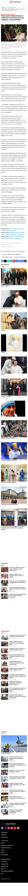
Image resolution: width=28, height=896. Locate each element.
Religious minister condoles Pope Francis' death (12, 373)
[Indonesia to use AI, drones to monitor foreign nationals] (4, 650)
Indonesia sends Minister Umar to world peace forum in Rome (14, 285)
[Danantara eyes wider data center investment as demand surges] (4, 792)
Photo (2, 852)
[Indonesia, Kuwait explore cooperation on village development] (4, 811)
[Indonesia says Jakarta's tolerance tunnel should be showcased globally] (14, 495)
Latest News (4, 563)
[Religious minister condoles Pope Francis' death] (14, 365)
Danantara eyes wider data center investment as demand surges (17, 791)
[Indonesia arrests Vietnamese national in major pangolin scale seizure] (4, 676)
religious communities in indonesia (11, 254)
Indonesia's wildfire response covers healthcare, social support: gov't (17, 569)
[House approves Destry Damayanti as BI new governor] (4, 798)
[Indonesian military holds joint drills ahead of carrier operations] (14, 743)
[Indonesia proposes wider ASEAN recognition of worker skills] (4, 785)
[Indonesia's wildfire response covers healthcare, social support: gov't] (4, 569)
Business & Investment (7, 845)
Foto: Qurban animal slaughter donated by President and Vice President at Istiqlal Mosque (13, 528)
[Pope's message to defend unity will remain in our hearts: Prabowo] (14, 298)
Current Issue (11, 7)
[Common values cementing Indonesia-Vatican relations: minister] (14, 387)
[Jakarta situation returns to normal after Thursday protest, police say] (4, 765)
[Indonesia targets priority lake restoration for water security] (4, 778)
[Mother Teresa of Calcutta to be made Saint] (13, 408)
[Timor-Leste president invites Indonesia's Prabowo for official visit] (4, 589)
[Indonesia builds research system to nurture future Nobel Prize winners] (4, 696)
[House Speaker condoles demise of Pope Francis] (14, 320)
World (2, 843)
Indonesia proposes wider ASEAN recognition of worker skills (17, 785)
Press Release (4, 854)
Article (2, 850)
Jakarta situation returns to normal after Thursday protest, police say (17, 765)
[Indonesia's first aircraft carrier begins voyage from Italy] (4, 670)
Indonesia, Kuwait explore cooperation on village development (16, 811)
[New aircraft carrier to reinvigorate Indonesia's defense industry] (4, 683)
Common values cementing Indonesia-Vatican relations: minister (13, 395)
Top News (4, 732)
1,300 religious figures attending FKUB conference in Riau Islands (11, 481)
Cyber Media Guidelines (7, 871)
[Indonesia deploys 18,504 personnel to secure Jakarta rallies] (4, 643)
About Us (3, 868)
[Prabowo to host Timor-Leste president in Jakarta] (4, 772)
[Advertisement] (14, 547)
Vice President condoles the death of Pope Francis (13, 351)
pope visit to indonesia (18, 251)
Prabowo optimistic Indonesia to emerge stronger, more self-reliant (17, 805)
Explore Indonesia (5, 847)
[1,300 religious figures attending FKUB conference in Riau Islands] (14, 473)
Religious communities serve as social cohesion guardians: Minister (11, 459)
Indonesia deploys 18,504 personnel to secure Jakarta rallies (16, 643)
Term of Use (4, 861)
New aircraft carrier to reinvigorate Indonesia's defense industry (15, 683)
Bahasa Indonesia (5, 859)
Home (5, 7)
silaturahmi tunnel (7, 257)
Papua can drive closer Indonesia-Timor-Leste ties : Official (16, 576)
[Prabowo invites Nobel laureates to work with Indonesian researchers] (4, 596)
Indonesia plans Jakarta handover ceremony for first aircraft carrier (16, 663)
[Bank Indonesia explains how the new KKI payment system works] (4, 656)
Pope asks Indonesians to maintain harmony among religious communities (13, 9)
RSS (2, 873)
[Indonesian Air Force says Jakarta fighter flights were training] (4, 758)
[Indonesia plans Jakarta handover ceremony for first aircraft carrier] (4, 663)
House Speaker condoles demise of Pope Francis (12, 329)
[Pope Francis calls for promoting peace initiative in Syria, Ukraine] (14, 428)
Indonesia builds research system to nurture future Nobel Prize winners (17, 696)
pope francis (7, 251)
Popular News (5, 631)
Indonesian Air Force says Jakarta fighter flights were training (16, 758)
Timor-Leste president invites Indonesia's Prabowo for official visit (17, 589)
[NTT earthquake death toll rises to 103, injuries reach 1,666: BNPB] (4, 690)
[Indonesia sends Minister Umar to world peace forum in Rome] (14, 276)
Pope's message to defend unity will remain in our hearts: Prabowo (13, 307)
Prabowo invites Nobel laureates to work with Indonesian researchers (17, 596)
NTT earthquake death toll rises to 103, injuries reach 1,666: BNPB (17, 690)
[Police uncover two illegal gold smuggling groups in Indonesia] (4, 583)
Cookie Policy (4, 866)
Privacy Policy (4, 864)
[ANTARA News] (15, 1)
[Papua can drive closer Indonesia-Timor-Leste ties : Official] (4, 576)
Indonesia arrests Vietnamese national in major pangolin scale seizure (17, 676)
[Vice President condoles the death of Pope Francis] (14, 342)
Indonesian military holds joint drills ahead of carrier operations (13, 752)
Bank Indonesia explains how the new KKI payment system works (16, 656)
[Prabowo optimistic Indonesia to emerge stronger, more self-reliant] (4, 805)
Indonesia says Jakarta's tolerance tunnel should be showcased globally (12, 503)
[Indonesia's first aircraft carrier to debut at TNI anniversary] (4, 637)
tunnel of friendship (19, 257)
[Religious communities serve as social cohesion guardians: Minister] (14, 450)
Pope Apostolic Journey (8, 14)
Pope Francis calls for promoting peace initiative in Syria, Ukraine (12, 437)
